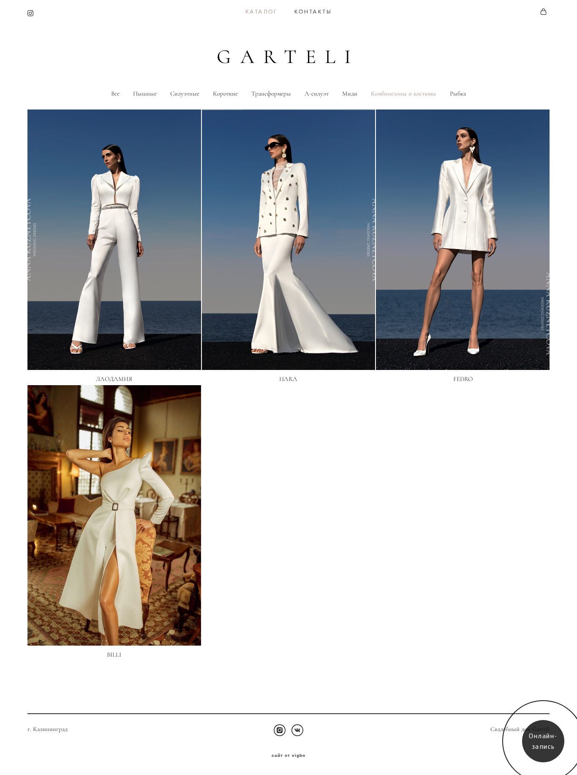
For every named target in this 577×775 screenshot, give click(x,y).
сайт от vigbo (288, 755)
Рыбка (458, 93)
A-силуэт (317, 93)
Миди (349, 93)
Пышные (145, 93)
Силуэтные (184, 93)
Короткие (225, 93)
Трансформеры (271, 93)
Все (115, 93)
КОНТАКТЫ (313, 11)
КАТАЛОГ (261, 11)
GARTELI (288, 57)
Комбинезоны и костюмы (403, 93)
